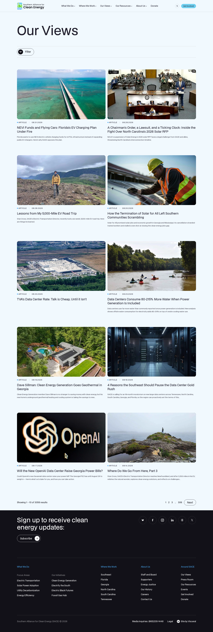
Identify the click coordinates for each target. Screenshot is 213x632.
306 (180, 502)
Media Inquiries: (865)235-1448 (147, 621)
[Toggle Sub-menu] (74, 6)
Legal (170, 621)
